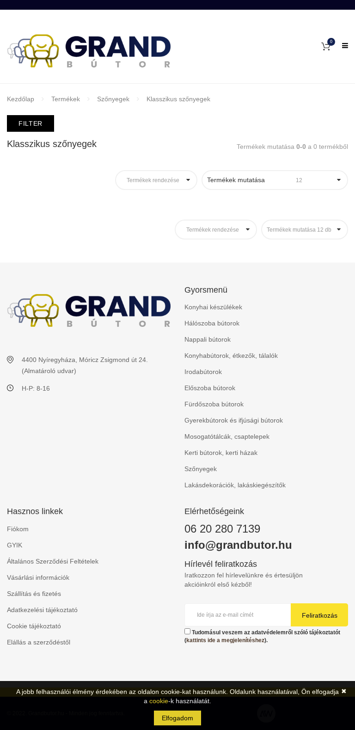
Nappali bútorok (207, 339)
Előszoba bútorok (209, 388)
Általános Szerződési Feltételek (52, 561)
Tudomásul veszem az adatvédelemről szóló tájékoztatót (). (262, 636)
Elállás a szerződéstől (38, 642)
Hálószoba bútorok (211, 323)
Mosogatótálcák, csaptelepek (226, 436)
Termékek (65, 99)
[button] (326, 45)
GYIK (14, 545)
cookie (158, 701)
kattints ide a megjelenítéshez (225, 640)
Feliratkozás (319, 615)
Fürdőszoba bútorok (214, 404)
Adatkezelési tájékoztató (42, 609)
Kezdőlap (20, 99)
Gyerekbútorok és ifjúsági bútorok (233, 420)
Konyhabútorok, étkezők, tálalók (231, 355)
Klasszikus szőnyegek (178, 99)
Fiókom (18, 529)
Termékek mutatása (254, 180)
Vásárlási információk (38, 577)
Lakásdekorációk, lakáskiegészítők (235, 485)
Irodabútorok (203, 371)
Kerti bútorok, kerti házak (220, 452)
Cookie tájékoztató (34, 626)
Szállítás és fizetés (34, 593)
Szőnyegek (113, 99)
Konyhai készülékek (213, 307)
